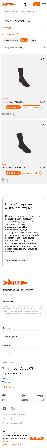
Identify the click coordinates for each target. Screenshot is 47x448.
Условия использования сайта (13, 423)
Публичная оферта (8, 419)
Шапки (33, 40)
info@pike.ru (8, 387)
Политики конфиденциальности (14, 313)
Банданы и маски (10, 40)
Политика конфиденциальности (13, 414)
